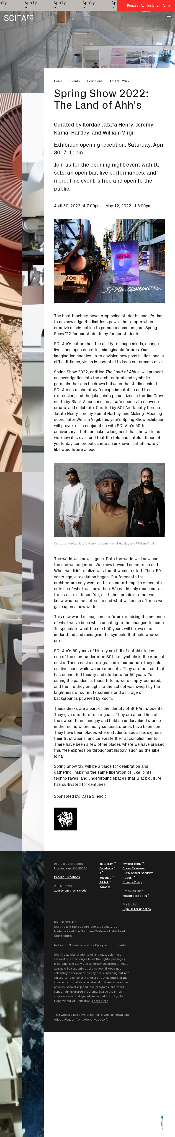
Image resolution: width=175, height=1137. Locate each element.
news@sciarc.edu (135, 895)
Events (75, 81)
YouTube (105, 877)
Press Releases (134, 868)
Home (58, 81)
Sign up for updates (137, 909)
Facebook (106, 868)
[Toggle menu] (169, 16)
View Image (153, 55)
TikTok (104, 882)
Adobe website (94, 1019)
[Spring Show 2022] (162, 1124)
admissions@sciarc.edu (70, 890)
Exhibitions (94, 81)
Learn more (100, 1001)
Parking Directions (67, 877)
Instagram (106, 863)
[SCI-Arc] (18, 18)
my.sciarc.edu (132, 863)
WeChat (105, 887)
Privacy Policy (132, 882)
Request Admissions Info (146, 5)
